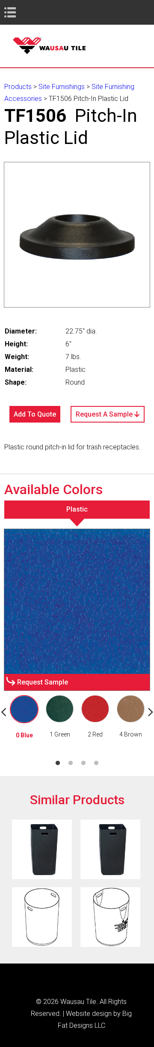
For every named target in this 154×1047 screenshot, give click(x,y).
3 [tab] (83, 763)
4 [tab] (96, 763)
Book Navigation (25, 12)
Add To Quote (35, 414)
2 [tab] (70, 763)
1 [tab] (57, 763)
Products (18, 87)
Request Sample (42, 682)
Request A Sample (105, 414)
